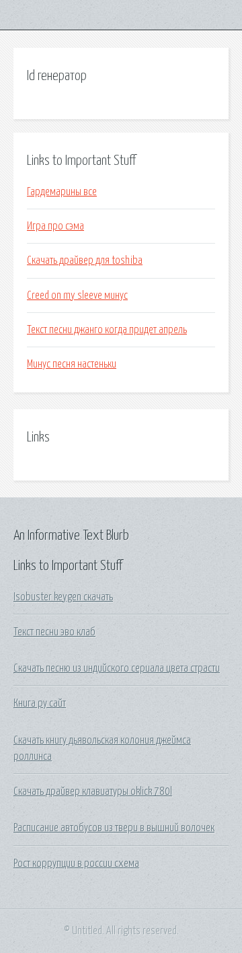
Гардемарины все (62, 191)
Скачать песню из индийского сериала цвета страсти (116, 668)
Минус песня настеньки (71, 364)
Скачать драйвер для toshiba (85, 260)
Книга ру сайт (39, 703)
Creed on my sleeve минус (77, 295)
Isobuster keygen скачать (63, 597)
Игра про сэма (55, 226)
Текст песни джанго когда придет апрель (107, 329)
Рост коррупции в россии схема (76, 863)
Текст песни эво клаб (54, 632)
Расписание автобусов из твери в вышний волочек (113, 827)
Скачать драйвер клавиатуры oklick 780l (92, 791)
